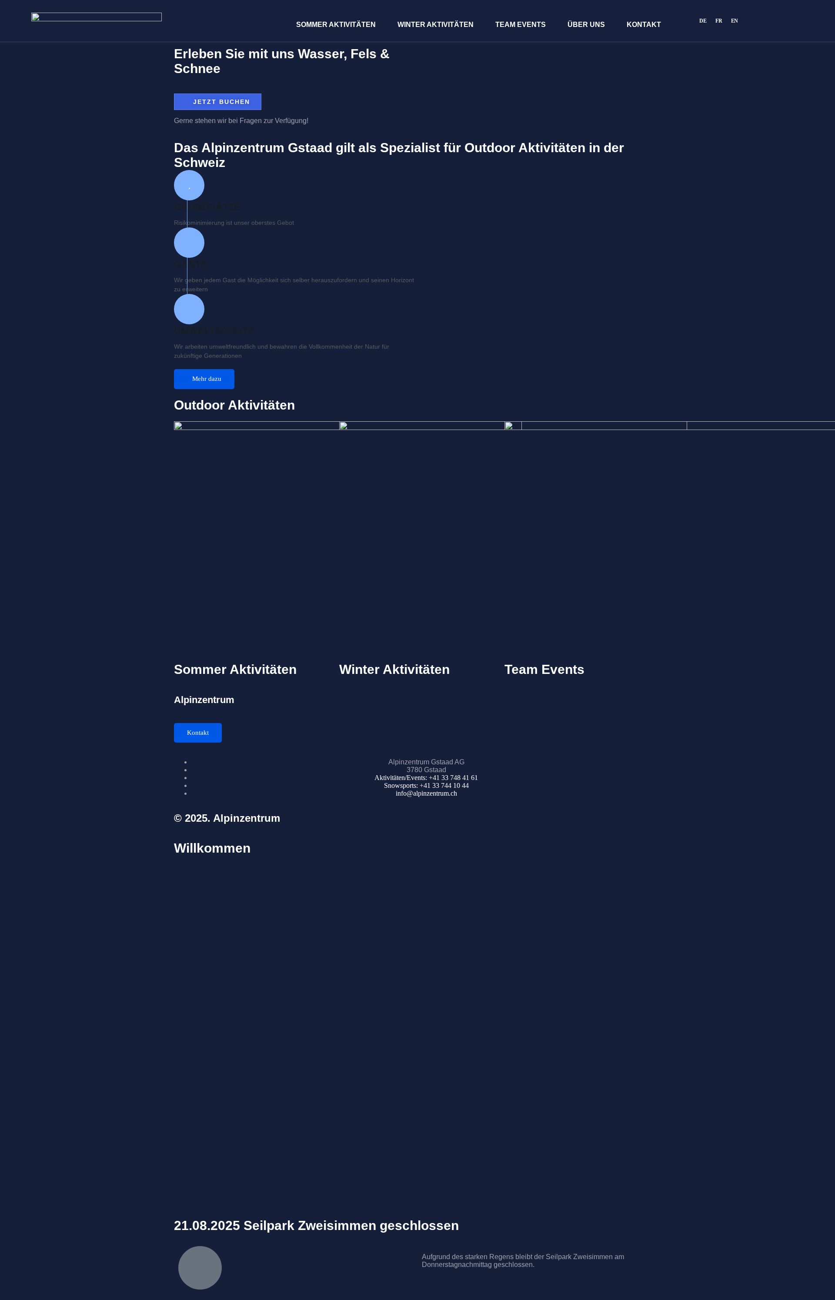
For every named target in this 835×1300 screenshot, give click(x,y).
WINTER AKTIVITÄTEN (435, 24)
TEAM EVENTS (520, 24)
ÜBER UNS (586, 24)
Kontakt (198, 732)
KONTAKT (644, 24)
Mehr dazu (206, 378)
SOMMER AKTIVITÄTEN (336, 24)
